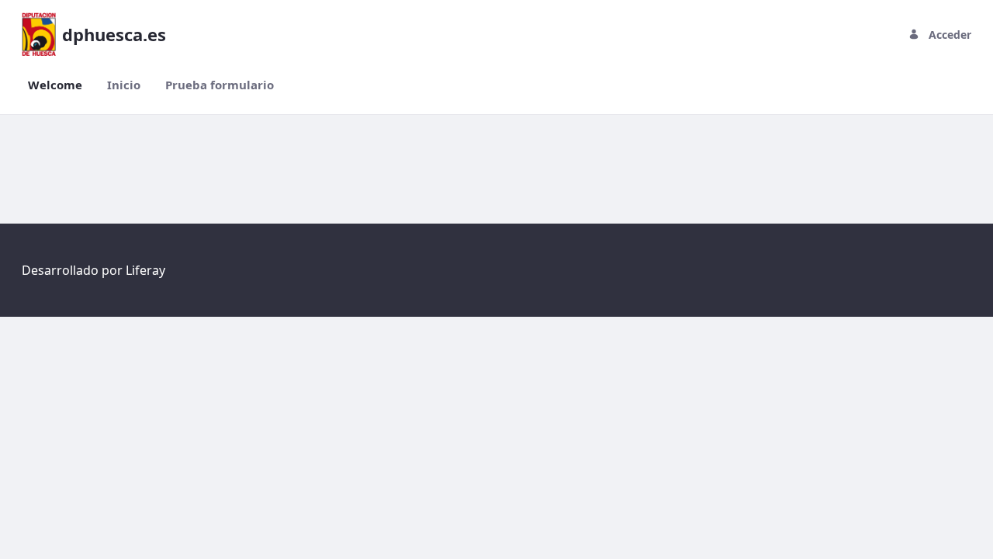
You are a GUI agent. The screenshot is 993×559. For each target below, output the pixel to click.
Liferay (145, 270)
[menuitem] (55, 85)
